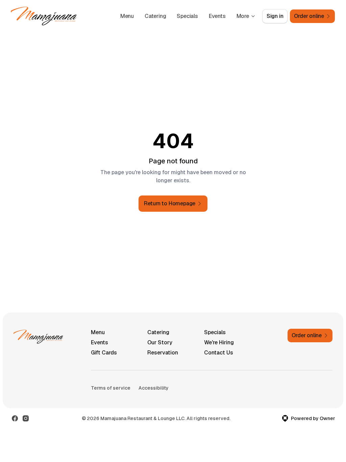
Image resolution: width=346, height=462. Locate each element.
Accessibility (154, 388)
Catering (155, 16)
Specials (187, 16)
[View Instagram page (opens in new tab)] (26, 418)
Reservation (162, 352)
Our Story (159, 342)
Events (217, 16)
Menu (127, 16)
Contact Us (218, 352)
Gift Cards (104, 352)
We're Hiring (219, 342)
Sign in (275, 16)
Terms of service (110, 388)
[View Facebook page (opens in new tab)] (15, 418)
